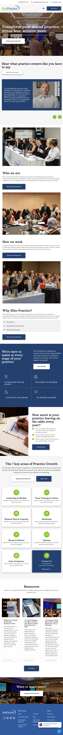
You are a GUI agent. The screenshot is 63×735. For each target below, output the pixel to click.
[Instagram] (4, 718)
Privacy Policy (51, 720)
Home (19, 714)
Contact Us (50, 714)
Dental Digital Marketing (22, 721)
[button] (46, 95)
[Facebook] (7, 718)
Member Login (51, 717)
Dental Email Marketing (36, 721)
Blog (34, 717)
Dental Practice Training (22, 726)
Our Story (35, 714)
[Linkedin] (10, 718)
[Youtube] (14, 718)
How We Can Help (23, 717)
